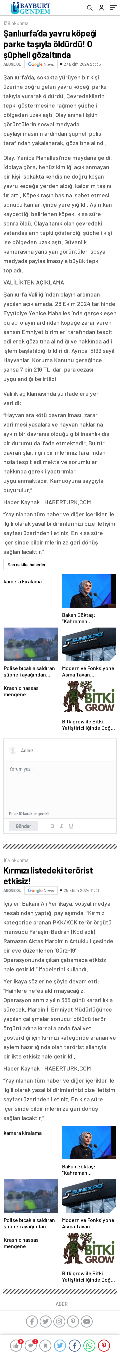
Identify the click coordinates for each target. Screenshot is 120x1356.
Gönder (23, 826)
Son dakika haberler (27, 564)
